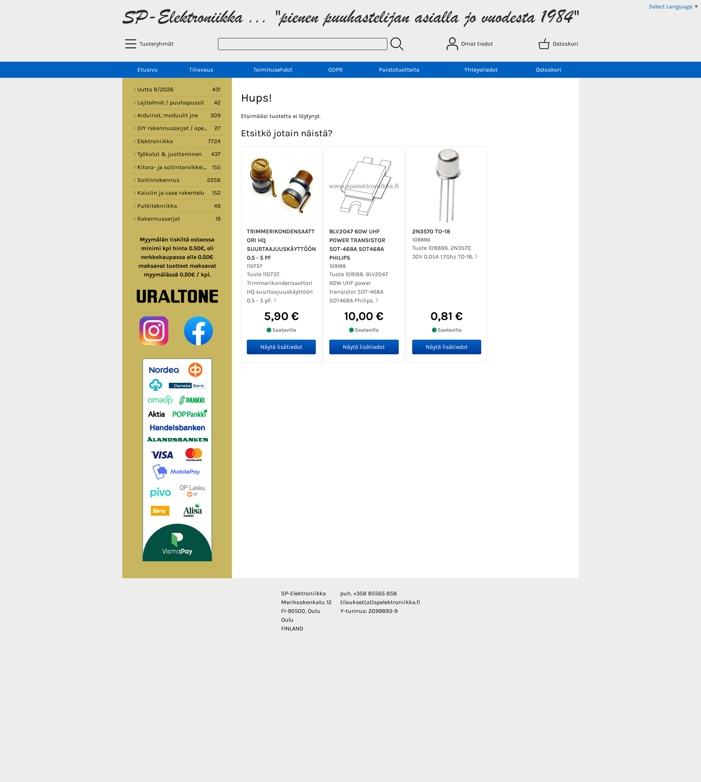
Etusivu (147, 69)
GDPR (335, 69)
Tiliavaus (201, 69)
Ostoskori (549, 69)
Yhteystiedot (481, 69)
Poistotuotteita (399, 69)
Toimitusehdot (272, 69)
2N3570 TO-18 (431, 231)
